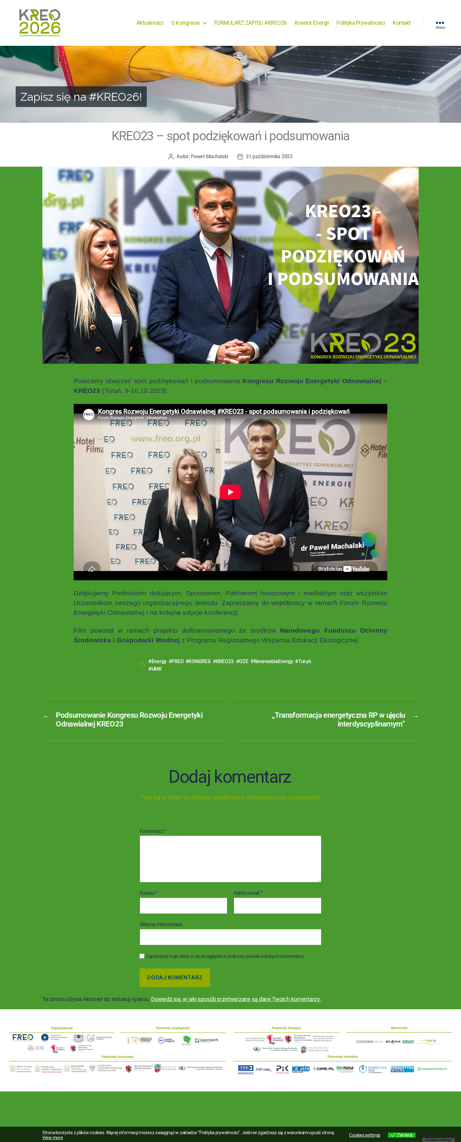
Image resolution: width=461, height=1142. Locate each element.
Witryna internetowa (161, 924)
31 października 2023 (269, 156)
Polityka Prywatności (360, 22)
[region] (230, 84)
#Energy (157, 661)
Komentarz (153, 831)
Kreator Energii (312, 22)
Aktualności (150, 22)
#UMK (155, 669)
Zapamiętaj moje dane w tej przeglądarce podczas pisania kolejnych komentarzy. (225, 956)
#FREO (176, 661)
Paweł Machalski (209, 156)
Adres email (248, 893)
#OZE (242, 661)
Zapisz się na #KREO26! (81, 96)
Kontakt (402, 22)
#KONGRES (198, 661)
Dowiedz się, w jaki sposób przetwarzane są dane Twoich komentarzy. (236, 999)
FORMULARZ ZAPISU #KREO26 (250, 22)
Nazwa (149, 893)
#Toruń (303, 661)
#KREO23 (223, 661)
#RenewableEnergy (272, 661)
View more (52, 1137)
